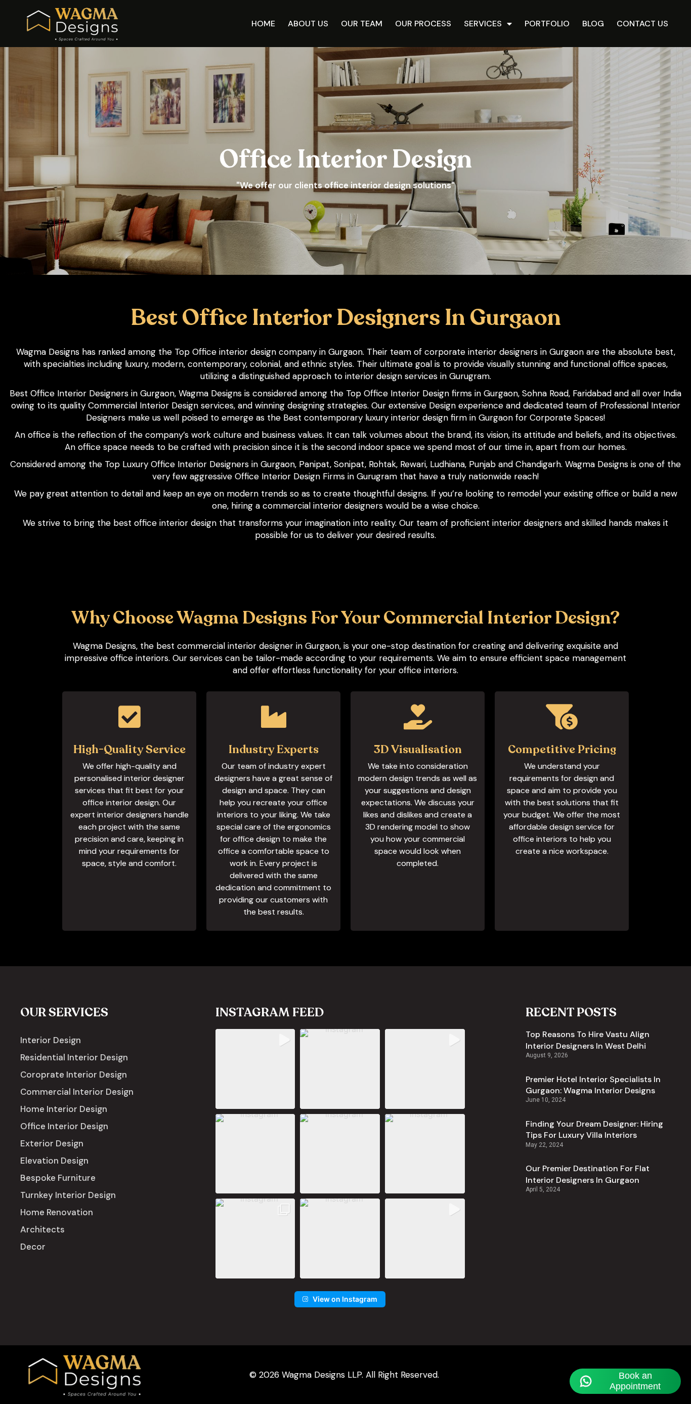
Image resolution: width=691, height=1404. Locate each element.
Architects (42, 1229)
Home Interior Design (63, 1108)
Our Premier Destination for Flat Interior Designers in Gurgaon (588, 1174)
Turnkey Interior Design (68, 1195)
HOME (263, 23)
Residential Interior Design (74, 1057)
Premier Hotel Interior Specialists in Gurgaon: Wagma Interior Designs (593, 1085)
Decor (33, 1246)
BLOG (593, 23)
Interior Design (50, 1040)
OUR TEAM (361, 23)
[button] (255, 1069)
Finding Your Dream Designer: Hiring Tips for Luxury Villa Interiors (594, 1129)
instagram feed (269, 1012)
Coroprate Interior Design (73, 1074)
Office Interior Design (64, 1126)
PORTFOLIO (547, 23)
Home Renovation (56, 1212)
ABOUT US (308, 23)
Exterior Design (51, 1143)
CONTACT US (642, 23)
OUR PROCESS (423, 23)
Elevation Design (54, 1160)
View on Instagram (345, 1299)
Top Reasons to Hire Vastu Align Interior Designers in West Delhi (588, 1040)
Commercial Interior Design (77, 1091)
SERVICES (483, 23)
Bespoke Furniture (58, 1177)
